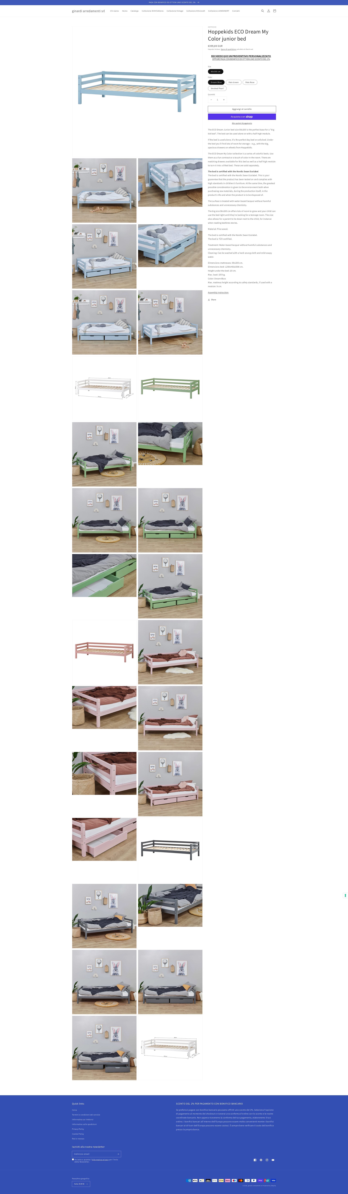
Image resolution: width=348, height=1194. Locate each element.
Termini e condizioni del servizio (86, 1114)
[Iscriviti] (118, 1154)
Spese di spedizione (228, 49)
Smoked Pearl (217, 88)
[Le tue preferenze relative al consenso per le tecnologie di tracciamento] (345, 895)
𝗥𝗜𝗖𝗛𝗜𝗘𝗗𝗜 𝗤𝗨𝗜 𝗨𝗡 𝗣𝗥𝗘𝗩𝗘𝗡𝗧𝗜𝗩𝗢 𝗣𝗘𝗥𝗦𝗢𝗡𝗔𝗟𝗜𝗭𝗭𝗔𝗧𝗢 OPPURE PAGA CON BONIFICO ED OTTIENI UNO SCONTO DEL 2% (241, 58)
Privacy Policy (78, 1129)
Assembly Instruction (218, 292)
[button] (263, 11)
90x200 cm (215, 71)
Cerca (74, 1110)
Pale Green (234, 82)
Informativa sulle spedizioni (84, 1124)
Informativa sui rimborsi (82, 1119)
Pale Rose (250, 82)
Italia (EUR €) (79, 1184)
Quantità (211, 94)
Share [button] (213, 299)
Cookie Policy (78, 1134)
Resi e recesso (78, 1138)
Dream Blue (216, 82)
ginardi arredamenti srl (255, 1186)
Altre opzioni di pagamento (242, 123)
